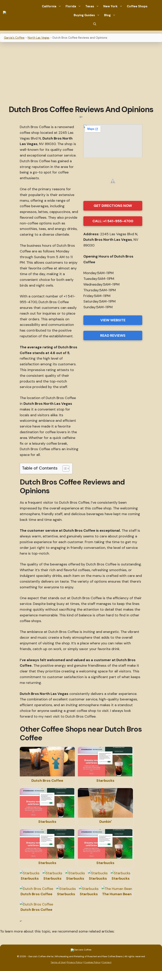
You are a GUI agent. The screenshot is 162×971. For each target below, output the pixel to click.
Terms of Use (58, 962)
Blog (107, 15)
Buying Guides (84, 15)
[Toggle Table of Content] (63, 468)
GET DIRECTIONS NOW (113, 205)
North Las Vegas (38, 37)
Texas (89, 6)
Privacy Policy (74, 962)
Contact (106, 962)
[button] (94, 24)
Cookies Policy (92, 962)
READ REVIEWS (112, 335)
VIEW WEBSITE (112, 320)
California (49, 6)
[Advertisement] (81, 74)
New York (110, 6)
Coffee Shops (137, 6)
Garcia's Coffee (14, 37)
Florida (71, 6)
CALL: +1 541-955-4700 (112, 221)
